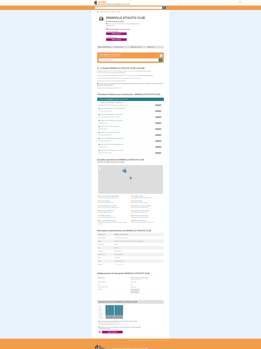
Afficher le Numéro (116, 33)
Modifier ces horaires (116, 323)
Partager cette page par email (105, 47)
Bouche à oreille (119, 47)
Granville (118, 11)
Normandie (113, 11)
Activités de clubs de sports (104, 11)
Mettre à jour (151, 47)
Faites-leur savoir (117, 324)
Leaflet (152, 193)
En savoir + (158, 105)
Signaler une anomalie (137, 47)
